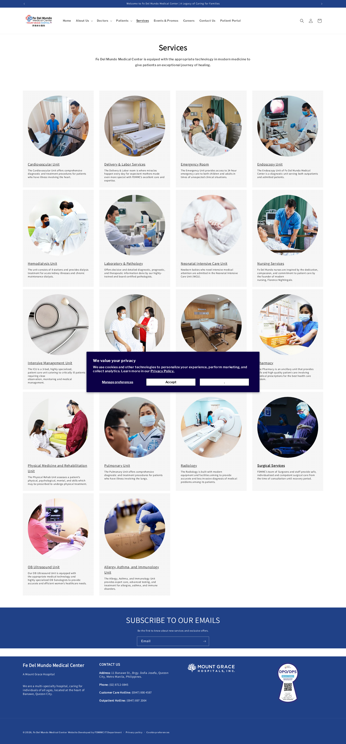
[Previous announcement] (24, 4)
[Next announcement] (321, 4)
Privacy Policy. (162, 371)
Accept (170, 382)
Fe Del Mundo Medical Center (50, 732)
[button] (84, 20)
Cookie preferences (158, 732)
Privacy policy (134, 732)
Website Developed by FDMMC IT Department (95, 732)
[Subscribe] (204, 641)
